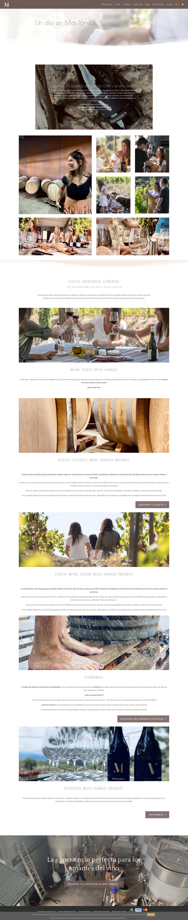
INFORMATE (156, 814)
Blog (147, 4)
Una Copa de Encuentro (94, 107)
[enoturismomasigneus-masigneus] (113, 172)
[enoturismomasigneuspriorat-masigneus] (55, 214)
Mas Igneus (107, 4)
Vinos (117, 4)
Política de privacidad (101, 911)
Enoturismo (138, 4)
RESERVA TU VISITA (151, 504)
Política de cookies (119, 911)
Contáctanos (158, 4)
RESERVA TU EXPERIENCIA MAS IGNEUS (93, 884)
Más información (132, 918)
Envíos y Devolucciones (67, 911)
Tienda (169, 4)
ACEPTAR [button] (151, 914)
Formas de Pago (84, 911)
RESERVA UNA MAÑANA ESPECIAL (142, 719)
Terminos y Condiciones (46, 911)
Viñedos (127, 4)
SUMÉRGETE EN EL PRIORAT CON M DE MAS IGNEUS (94, 86)
